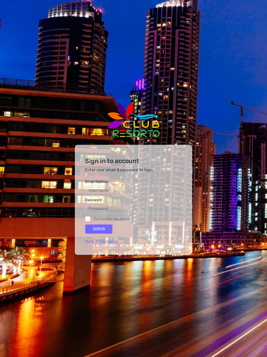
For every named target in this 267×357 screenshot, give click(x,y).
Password (93, 200)
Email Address (97, 182)
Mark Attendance (101, 241)
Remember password (111, 219)
